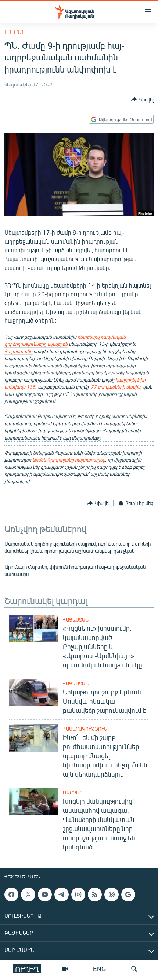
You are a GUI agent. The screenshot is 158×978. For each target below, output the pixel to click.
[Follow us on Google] (128, 894)
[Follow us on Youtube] (45, 894)
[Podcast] (111, 894)
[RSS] (95, 894)
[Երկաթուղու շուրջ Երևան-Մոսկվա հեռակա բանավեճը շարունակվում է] (33, 692)
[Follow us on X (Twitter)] (28, 894)
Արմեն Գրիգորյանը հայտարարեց (68, 460)
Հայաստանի (18, 351)
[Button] (142, 99)
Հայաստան (76, 620)
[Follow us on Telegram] (61, 894)
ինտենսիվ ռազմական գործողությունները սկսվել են (65, 340)
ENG (99, 968)
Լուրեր (14, 31)
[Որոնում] (134, 969)
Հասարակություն (85, 729)
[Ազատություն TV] (65, 969)
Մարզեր (72, 793)
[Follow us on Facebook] (11, 894)
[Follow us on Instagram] (78, 894)
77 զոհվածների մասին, (116, 387)
